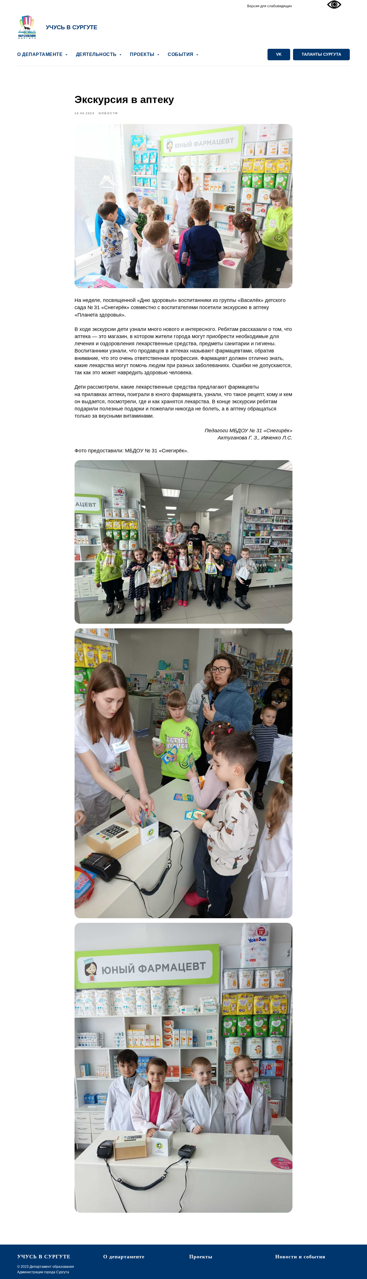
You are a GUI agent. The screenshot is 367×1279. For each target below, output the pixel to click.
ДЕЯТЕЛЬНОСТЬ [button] (97, 54)
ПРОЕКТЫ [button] (143, 54)
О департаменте (124, 1256)
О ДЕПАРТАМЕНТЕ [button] (40, 54)
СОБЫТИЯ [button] (181, 54)
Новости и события (300, 1256)
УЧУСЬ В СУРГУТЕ (71, 27)
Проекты (200, 1256)
